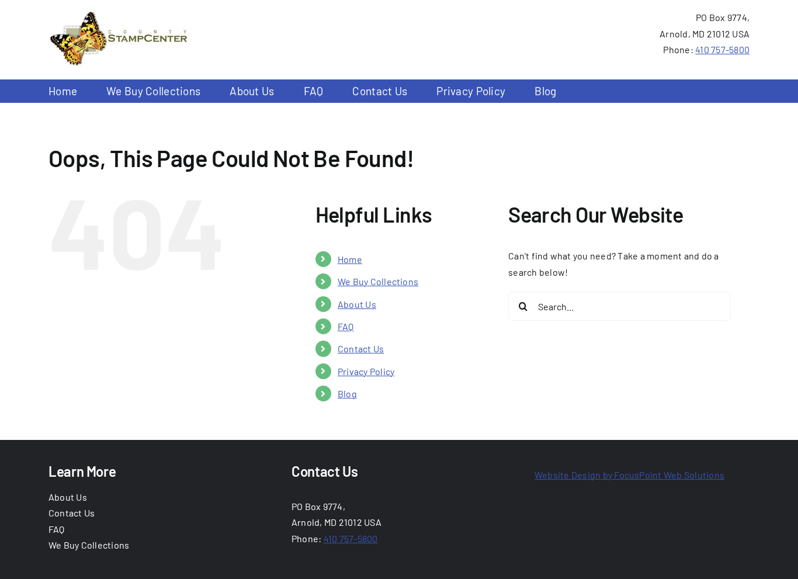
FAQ (346, 326)
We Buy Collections (378, 281)
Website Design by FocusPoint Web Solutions (629, 474)
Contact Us (361, 348)
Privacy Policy (366, 371)
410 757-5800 (722, 49)
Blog (347, 393)
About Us (357, 304)
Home (350, 259)
